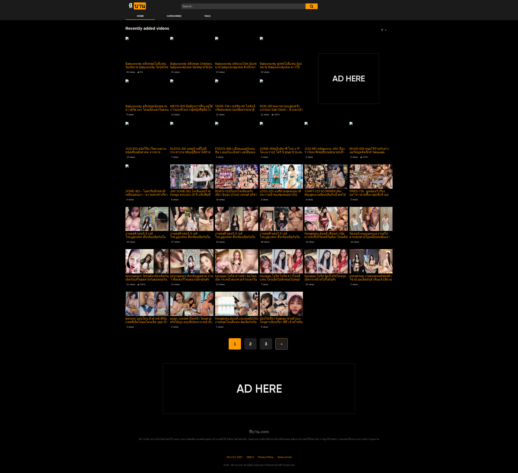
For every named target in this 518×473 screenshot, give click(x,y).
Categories (174, 16)
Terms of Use (284, 457)
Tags (207, 16)
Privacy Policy (265, 457)
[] (312, 6)
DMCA (250, 457)
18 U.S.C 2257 (234, 457)
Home (140, 16)
